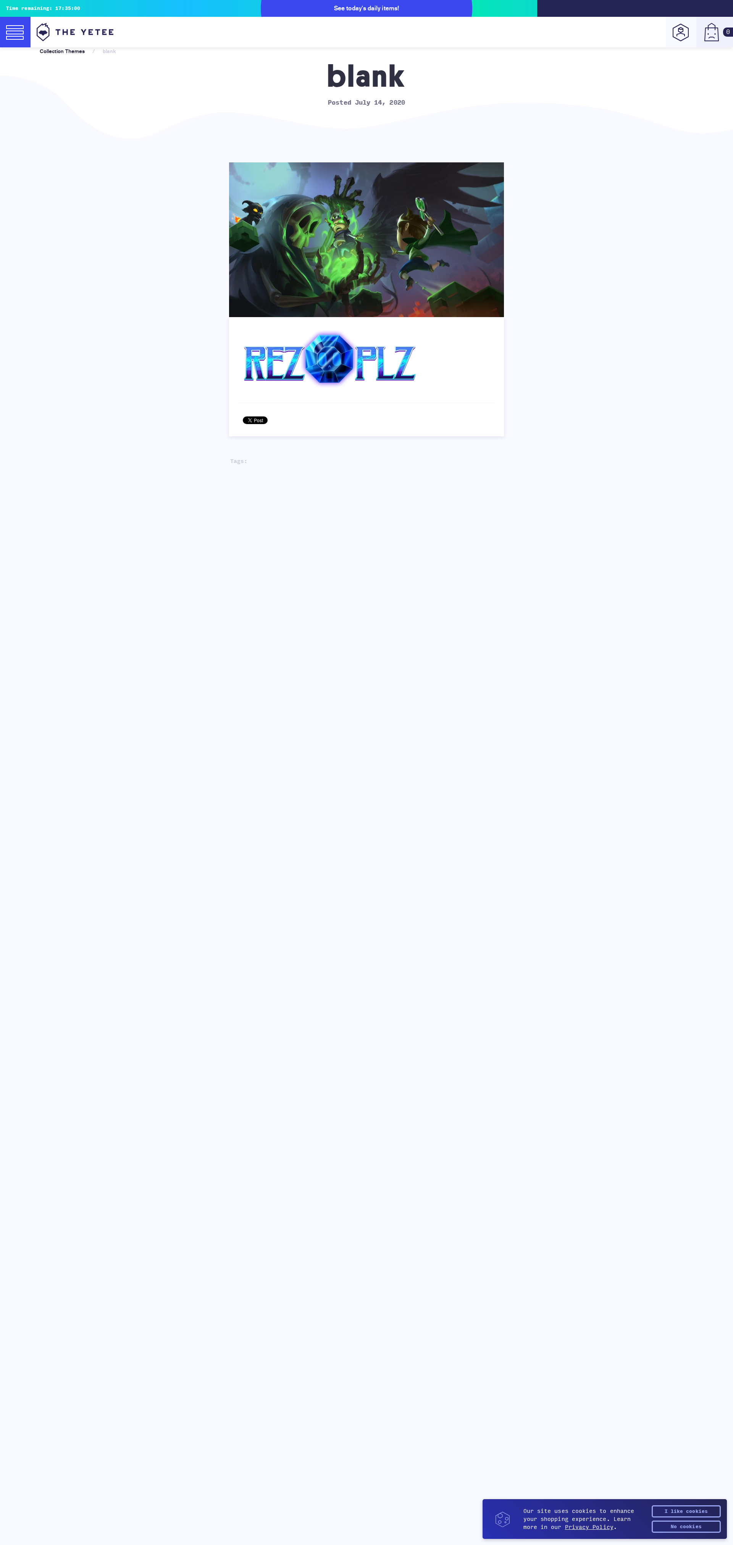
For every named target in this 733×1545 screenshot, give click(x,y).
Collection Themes (62, 51)
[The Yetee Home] (75, 32)
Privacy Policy (589, 1527)
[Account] (681, 32)
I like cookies (686, 1511)
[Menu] (15, 32)
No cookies (686, 1526)
